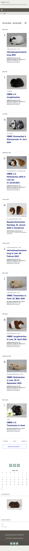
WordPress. (20, 538)
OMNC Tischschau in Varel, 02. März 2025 (16, 297)
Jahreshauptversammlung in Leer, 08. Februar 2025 (17, 253)
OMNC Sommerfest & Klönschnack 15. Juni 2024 (17, 139)
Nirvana (15, 538)
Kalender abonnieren (13, 446)
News (2, 524)
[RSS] (18, 465)
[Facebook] (10, 465)
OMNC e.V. (5, 2)
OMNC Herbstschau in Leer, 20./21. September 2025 (16, 380)
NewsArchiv (4, 526)
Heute (14, 441)
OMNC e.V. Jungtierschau (13, 95)
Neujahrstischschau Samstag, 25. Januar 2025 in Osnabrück (16, 224)
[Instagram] (14, 465)
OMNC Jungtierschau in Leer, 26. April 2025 (17, 338)
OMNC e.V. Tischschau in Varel (16, 424)
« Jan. (1, 489)
